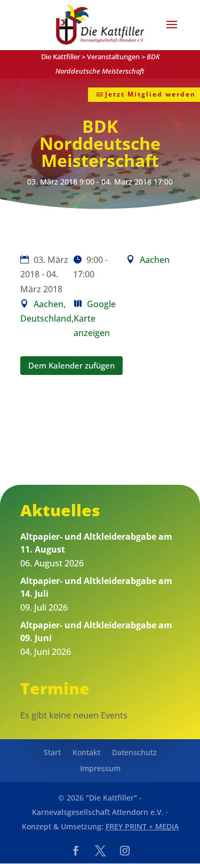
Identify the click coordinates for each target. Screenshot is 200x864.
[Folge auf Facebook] (75, 850)
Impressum (100, 769)
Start (52, 753)
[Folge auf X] (100, 850)
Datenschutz (134, 753)
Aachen (155, 260)
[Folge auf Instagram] (124, 850)
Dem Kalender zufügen (71, 365)
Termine (55, 688)
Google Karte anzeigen (95, 318)
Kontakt (86, 753)
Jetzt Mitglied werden (150, 94)
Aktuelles (60, 510)
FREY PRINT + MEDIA (142, 826)
